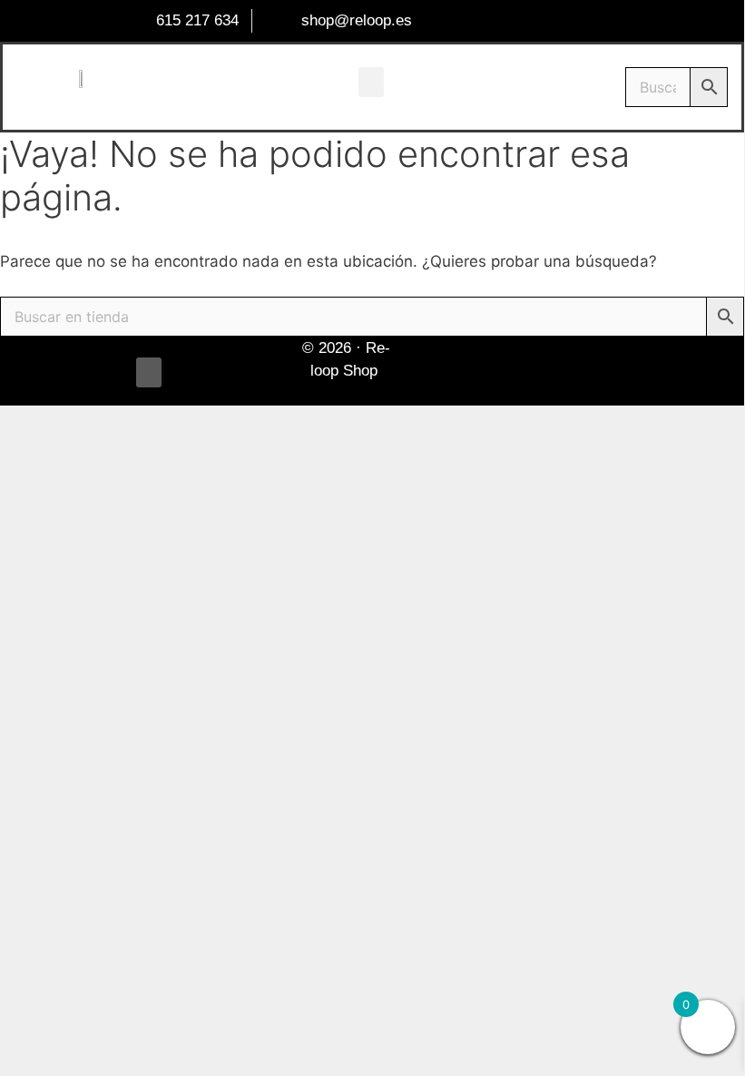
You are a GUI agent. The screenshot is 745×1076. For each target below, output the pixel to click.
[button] (371, 82)
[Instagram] (593, 371)
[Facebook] (539, 371)
